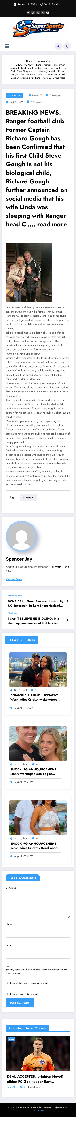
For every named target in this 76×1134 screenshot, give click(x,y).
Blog (18, 1039)
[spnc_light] (67, 46)
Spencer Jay (55, 95)
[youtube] (47, 12)
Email (8, 945)
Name (9, 924)
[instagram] (43, 12)
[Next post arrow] (67, 620)
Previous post (15, 595)
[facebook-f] (28, 12)
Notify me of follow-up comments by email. (27, 983)
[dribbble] (38, 12)
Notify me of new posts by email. (22, 994)
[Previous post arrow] (67, 601)
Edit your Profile (60, 566)
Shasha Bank (21, 764)
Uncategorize (14, 95)
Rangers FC (37, 95)
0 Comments (36, 102)
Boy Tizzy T (20, 690)
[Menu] (7, 46)
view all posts (14, 579)
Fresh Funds (41, 1115)
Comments (11, 887)
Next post (13, 613)
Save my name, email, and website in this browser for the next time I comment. (36, 971)
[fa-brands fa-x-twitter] (33, 12)
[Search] (58, 46)
